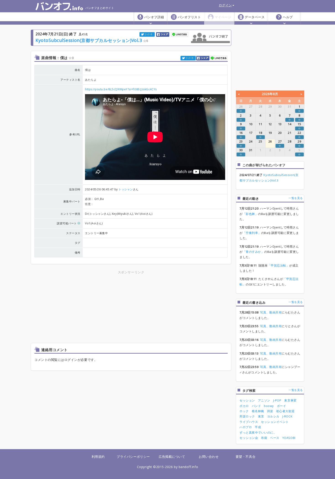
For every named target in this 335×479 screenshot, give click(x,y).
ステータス (73, 233)
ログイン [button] (225, 5)
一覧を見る (296, 198)
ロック (244, 411)
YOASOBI (289, 438)
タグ (77, 243)
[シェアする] (163, 33)
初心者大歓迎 (285, 411)
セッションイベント (275, 422)
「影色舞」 (250, 214)
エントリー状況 (70, 214)
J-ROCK (287, 416)
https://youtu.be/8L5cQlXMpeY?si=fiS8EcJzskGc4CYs (121, 89)
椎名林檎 (258, 411)
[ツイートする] (147, 33)
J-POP (277, 400)
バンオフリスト (189, 17)
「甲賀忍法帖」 (278, 265)
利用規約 (98, 456)
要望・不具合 (245, 456)
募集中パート (71, 201)
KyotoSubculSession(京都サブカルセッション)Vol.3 (89, 40)
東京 (261, 416)
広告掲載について (172, 456)
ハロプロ (246, 427)
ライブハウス (249, 422)
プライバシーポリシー (133, 456)
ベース (274, 438)
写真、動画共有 (271, 312)
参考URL (74, 134)
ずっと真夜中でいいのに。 (258, 432)
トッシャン (126, 189)
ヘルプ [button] (288, 17)
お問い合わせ (209, 456)
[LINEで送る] (180, 33)
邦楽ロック (247, 416)
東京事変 (290, 400)
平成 (258, 427)
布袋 (264, 438)
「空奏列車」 (252, 233)
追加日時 (74, 189)
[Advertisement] (91, 307)
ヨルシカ (273, 416)
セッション (247, 400)
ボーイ (281, 406)
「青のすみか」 (253, 252)
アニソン (264, 400)
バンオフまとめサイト (99, 8)
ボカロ (244, 406)
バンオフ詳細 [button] (154, 17)
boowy (269, 406)
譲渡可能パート (67, 223)
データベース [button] (255, 17)
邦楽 (270, 411)
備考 (77, 252)
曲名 (77, 70)
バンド (256, 406)
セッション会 (249, 438)
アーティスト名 (70, 80)
